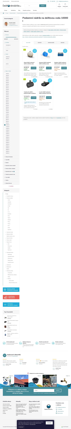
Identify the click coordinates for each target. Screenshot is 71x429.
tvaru (23, 37)
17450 (7, 135)
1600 (7, 75)
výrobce (26, 37)
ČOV (8, 244)
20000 (7, 139)
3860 (7, 91)
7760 (7, 114)
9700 (7, 123)
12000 (7, 128)
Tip (7, 50)
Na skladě (8, 45)
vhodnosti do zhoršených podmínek (35, 37)
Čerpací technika (9, 238)
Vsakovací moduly (10, 232)
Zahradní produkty (10, 270)
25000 (7, 142)
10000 (7, 124)
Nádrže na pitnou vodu (11, 236)
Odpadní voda (9, 242)
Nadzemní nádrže (10, 234)
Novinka (7, 48)
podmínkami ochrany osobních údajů (50, 393)
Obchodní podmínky (6, 1)
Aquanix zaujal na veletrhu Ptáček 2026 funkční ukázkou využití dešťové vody (21, 410)
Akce (7, 46)
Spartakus (9, 229)
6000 (7, 103)
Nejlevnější (28, 42)
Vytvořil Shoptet (65, 426)
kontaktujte (59, 117)
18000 (7, 137)
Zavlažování (9, 264)
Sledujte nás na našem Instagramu (37, 373)
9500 (7, 121)
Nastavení (21, 427)
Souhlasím (49, 422)
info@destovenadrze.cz (62, 407)
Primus (9, 223)
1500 (7, 73)
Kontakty (4, 413)
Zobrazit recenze (15, 356)
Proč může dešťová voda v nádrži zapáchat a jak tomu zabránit (33, 411)
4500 (7, 98)
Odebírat (58, 390)
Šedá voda (9, 249)
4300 (7, 96)
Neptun (9, 217)
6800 (7, 109)
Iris (8, 209)
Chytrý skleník (11, 280)
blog (52, 117)
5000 (7, 100)
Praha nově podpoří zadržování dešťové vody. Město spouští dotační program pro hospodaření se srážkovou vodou (21, 406)
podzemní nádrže (46, 35)
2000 (7, 77)
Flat (8, 207)
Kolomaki (8, 65)
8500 (7, 119)
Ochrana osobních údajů (15, 1)
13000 (7, 130)
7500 (7, 112)
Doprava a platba (6, 407)
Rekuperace (10, 246)
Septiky (9, 247)
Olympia (9, 219)
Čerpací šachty (10, 260)
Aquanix (7, 60)
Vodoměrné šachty (10, 252)
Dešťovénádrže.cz (61, 411)
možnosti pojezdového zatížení (50, 37)
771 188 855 (60, 409)
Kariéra (4, 411)
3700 (7, 89)
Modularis (9, 213)
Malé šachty (10, 254)
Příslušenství (10, 258)
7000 (7, 110)
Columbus (9, 204)
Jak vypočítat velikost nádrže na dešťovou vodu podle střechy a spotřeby (34, 407)
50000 (7, 153)
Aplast (7, 58)
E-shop (7, 193)
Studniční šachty (11, 262)
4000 (7, 93)
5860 (7, 101)
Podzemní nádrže (10, 198)
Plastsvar (8, 67)
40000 (7, 151)
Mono (9, 215)
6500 (7, 107)
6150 (7, 105)
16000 (7, 133)
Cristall (9, 206)
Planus (9, 221)
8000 (7, 116)
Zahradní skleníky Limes (13, 282)
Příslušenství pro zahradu (12, 274)
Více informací (32, 424)
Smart (9, 227)
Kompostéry (10, 272)
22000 (7, 140)
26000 (7, 144)
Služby (8, 268)
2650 (7, 82)
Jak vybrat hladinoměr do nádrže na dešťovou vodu (34, 405)
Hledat (42, 5)
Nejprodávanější (51, 42)
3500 (7, 86)
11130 (7, 126)
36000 (7, 149)
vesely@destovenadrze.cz (13, 25)
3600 (7, 87)
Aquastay (9, 202)
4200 (7, 94)
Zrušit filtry (11, 186)
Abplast (7, 56)
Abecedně (62, 42)
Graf (7, 63)
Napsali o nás (5, 410)
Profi (8, 225)
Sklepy (9, 276)
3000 (7, 84)
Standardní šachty (11, 256)
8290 (7, 117)
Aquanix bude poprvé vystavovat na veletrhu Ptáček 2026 (21, 414)
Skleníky (9, 278)
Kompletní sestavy (10, 196)
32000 (7, 147)
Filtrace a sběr (9, 240)
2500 (7, 80)
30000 (7, 146)
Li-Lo (9, 211)
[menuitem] (6, 10)
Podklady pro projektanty (7, 408)
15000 (7, 131)
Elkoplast (8, 62)
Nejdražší (39, 42)
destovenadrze (60, 413)
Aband (9, 200)
